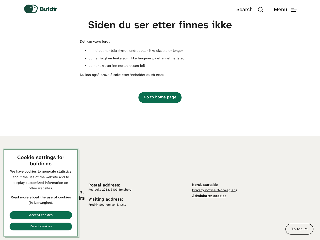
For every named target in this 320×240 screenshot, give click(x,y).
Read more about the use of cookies (41, 198)
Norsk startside (205, 185)
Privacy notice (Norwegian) (214, 190)
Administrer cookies (209, 196)
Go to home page (160, 97)
